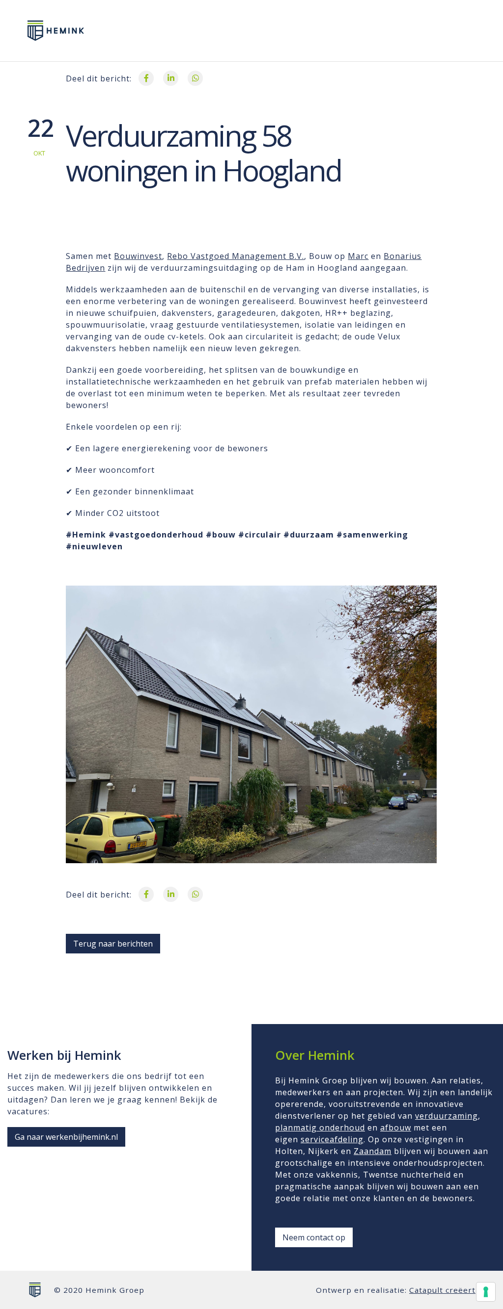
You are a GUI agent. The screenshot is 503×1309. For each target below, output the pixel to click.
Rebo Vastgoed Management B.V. (235, 256)
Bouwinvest (138, 256)
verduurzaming (446, 1115)
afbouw (395, 1127)
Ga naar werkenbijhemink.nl (66, 1136)
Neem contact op (313, 1237)
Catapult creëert (442, 1290)
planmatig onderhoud (320, 1127)
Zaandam (372, 1151)
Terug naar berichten (113, 943)
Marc (358, 256)
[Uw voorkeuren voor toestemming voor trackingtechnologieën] (485, 1292)
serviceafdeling (332, 1139)
